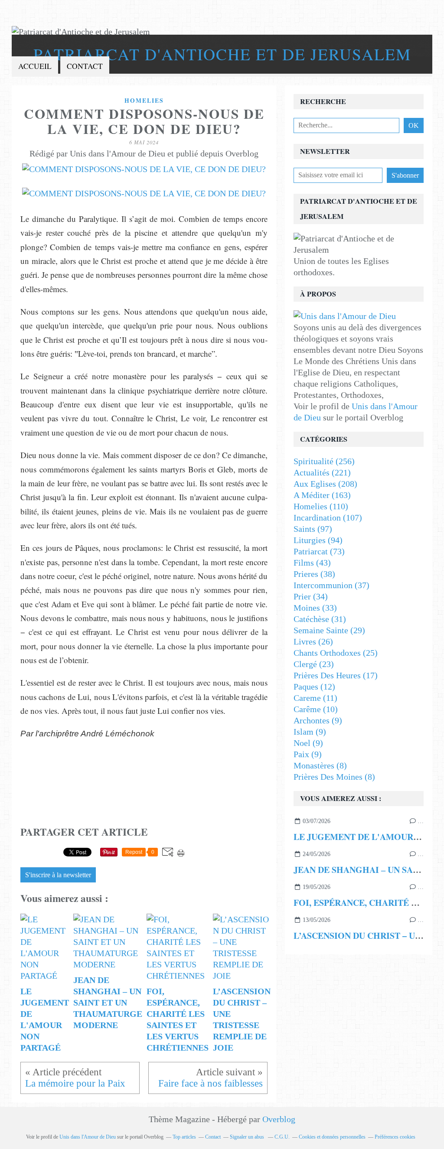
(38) (314, 574)
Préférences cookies (395, 1137)
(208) (325, 483)
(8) (320, 765)
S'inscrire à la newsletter (58, 875)
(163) (322, 495)
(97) (313, 529)
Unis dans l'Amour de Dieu (87, 1137)
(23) (314, 664)
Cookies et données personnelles (332, 1137)
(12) (314, 686)
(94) (318, 540)
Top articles (184, 1137)
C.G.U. (282, 1137)
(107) (328, 517)
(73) (319, 551)
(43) (312, 562)
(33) (315, 607)
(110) (321, 506)
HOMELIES (144, 100)
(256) (324, 461)
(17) (336, 675)
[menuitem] (35, 66)
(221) (322, 472)
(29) (329, 630)
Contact (85, 66)
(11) (315, 698)
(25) (336, 653)
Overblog (278, 1119)
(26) (313, 641)
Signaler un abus (247, 1137)
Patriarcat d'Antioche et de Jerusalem (222, 54)
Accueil (35, 66)
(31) (320, 619)
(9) (318, 720)
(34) (311, 596)
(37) (331, 585)
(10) (316, 709)
